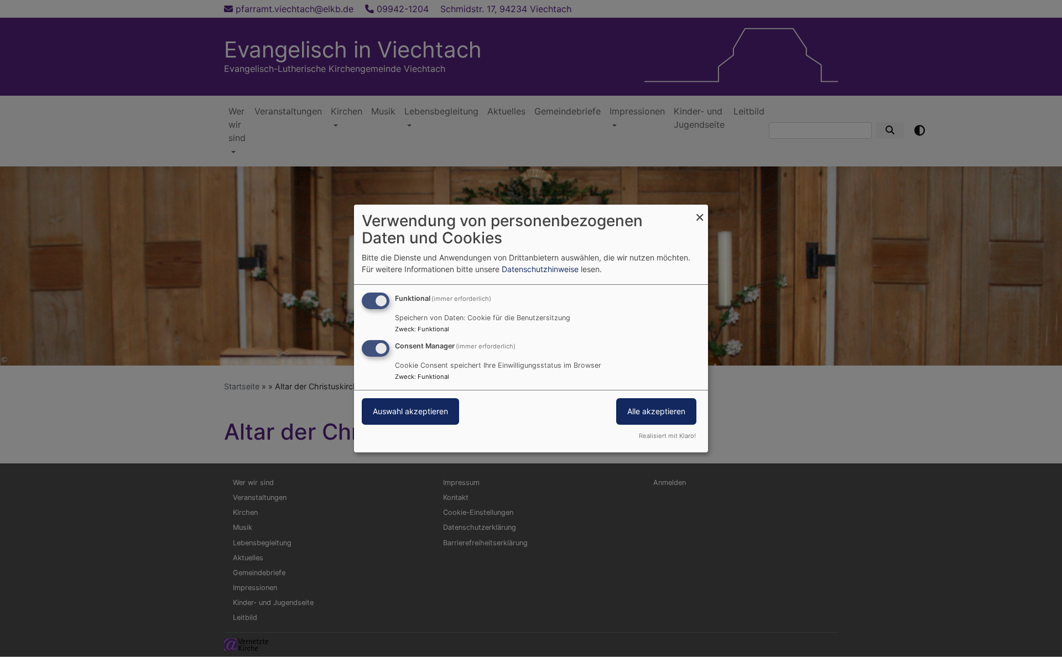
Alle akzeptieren (656, 411)
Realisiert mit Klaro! (667, 436)
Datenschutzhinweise (540, 269)
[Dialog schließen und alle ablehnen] (699, 211)
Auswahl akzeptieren (410, 411)
